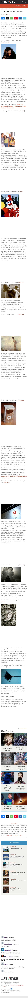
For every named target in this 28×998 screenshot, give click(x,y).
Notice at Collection (5, 994)
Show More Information (22, 2)
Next (24, 5)
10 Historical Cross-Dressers (17, 880)
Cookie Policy (3, 988)
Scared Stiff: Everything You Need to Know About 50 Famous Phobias (13, 106)
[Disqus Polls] (14, 915)
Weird (26, 728)
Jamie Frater (6, 14)
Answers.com (5, 42)
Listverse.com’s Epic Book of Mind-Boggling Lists (14, 476)
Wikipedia (21, 111)
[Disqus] (14, 955)
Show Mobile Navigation (2, 2)
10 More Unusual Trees (16, 848)
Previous (18, 5)
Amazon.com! (10, 108)
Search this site (26, 2)
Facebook (9, 835)
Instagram (15, 835)
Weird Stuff (4, 9)
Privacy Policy (20, 987)
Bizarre (20, 728)
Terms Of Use (13, 987)
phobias (23, 728)
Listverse (3, 984)
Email (20, 835)
